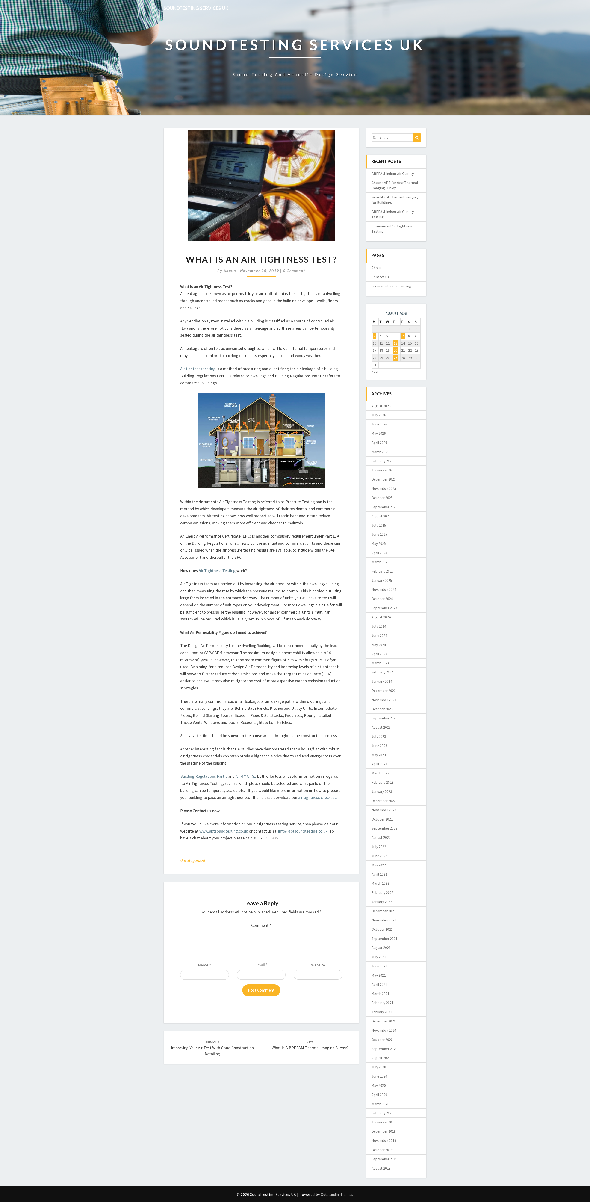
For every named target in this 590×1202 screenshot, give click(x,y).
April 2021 (379, 984)
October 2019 (382, 1149)
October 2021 (382, 929)
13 (395, 343)
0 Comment (294, 270)
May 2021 (379, 975)
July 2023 (379, 736)
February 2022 (382, 892)
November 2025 (384, 488)
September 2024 (384, 607)
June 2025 (379, 534)
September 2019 (384, 1159)
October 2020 (382, 1039)
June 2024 (379, 635)
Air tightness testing (197, 368)
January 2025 (382, 580)
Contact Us (380, 277)
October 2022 (382, 819)
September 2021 (384, 938)
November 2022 (384, 810)
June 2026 (379, 424)
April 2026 (379, 442)
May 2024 (379, 644)
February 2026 (382, 461)
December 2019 (384, 1131)
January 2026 (382, 470)
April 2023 (379, 764)
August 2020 (381, 1057)
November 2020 (384, 1030)
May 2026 (379, 433)
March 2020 (380, 1104)
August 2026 (381, 406)
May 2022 (379, 865)
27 (395, 357)
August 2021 (381, 947)
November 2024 (384, 589)
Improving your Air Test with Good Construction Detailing (212, 1048)
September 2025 (384, 507)
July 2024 (379, 626)
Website (318, 965)
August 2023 (381, 727)
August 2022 (381, 837)
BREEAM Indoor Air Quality (393, 173)
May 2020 (379, 1085)
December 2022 (384, 800)
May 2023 (379, 755)
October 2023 (382, 708)
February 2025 (382, 571)
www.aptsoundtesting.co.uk (223, 831)
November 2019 (384, 1140)
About (376, 267)
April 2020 (379, 1094)
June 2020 (379, 1076)
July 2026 (379, 415)
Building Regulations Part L (204, 776)
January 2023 (382, 791)
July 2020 (379, 1067)
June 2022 (379, 856)
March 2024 (380, 663)
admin (230, 270)
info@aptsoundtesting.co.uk (302, 831)
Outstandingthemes (337, 1194)
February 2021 (382, 1002)
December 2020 (384, 1021)
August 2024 (381, 617)
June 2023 (379, 745)
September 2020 (384, 1048)
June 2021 (379, 966)
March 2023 (380, 773)
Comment (261, 925)
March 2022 (380, 883)
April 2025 (379, 552)
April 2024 (379, 653)
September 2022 (384, 828)
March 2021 (380, 993)
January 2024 (382, 681)
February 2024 (382, 672)
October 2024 (382, 598)
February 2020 (382, 1113)
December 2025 (384, 479)
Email (261, 965)
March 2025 (380, 562)
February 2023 (382, 782)
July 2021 (379, 956)
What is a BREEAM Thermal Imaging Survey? (310, 1045)
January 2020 (382, 1122)
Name (204, 965)
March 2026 (380, 451)
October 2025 (382, 497)
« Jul (375, 371)
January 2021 (382, 1012)
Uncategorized (192, 860)
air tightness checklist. (317, 797)
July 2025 (379, 525)
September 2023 (384, 718)
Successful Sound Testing (391, 286)
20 (395, 350)
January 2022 (382, 901)
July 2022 (379, 846)
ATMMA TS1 (246, 776)
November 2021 (384, 920)
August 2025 (381, 516)
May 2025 (379, 543)
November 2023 (384, 699)
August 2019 (381, 1168)
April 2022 (379, 874)
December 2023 (384, 690)
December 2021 (384, 911)
